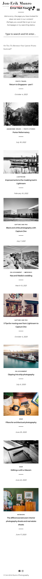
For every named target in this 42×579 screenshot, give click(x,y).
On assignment (16, 272)
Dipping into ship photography (21, 374)
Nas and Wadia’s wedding (21, 276)
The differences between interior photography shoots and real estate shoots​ (21, 521)
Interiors (21, 514)
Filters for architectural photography (21, 422)
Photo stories (29, 129)
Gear (21, 419)
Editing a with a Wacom (21, 470)
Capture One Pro (21, 224)
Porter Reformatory (21, 132)
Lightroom (21, 177)
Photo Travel (21, 81)
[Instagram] (22, 571)
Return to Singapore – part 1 (21, 84)
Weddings (28, 272)
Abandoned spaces (14, 129)
